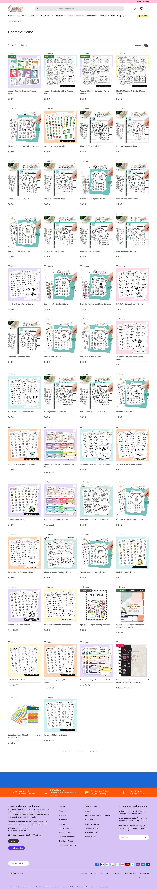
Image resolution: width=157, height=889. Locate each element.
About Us (88, 811)
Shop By (120, 16)
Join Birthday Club (91, 820)
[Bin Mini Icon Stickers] (60, 337)
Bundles (103, 16)
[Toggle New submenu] (13, 16)
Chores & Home (17, 21)
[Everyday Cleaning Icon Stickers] (96, 179)
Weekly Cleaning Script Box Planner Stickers (58, 92)
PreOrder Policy (144, 873)
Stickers (59, 16)
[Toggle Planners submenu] (25, 16)
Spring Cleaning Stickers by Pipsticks (95, 625)
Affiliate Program (91, 832)
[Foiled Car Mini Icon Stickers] (24, 605)
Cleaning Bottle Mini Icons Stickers (130, 519)
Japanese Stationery (66, 837)
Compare (138, 45)
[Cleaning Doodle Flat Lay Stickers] (60, 553)
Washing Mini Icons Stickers (19, 251)
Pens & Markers (65, 828)
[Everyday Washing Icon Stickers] (60, 284)
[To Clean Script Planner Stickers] (132, 445)
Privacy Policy (105, 873)
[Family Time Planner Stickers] (132, 179)
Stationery (90, 16)
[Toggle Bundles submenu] (108, 16)
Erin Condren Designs (67, 845)
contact (13, 841)
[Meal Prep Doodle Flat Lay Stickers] (96, 500)
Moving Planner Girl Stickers (55, 412)
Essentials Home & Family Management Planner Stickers (24, 736)
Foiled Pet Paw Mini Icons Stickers (21, 680)
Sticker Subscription (76, 16)
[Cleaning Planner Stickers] (132, 127)
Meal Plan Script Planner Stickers (21, 304)
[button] (147, 8)
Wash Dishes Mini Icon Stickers (92, 572)
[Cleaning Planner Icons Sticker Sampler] (24, 127)
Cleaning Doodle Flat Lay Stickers (57, 572)
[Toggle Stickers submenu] (64, 16)
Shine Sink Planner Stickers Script (57, 625)
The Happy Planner (66, 841)
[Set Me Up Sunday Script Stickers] (132, 284)
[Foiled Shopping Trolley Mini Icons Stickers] (60, 660)
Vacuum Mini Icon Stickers (90, 356)
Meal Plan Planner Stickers (90, 251)
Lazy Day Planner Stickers (54, 199)
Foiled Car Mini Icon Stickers (19, 625)
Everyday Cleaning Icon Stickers (93, 199)
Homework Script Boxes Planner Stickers (96, 680)
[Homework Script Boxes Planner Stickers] (96, 660)
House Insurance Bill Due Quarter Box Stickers (59, 465)
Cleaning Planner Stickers (126, 146)
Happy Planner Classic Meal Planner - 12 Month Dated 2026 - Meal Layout (132, 681)
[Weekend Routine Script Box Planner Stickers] (96, 71)
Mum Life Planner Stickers (90, 146)
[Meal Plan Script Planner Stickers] (24, 284)
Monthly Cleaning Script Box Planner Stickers (130, 92)
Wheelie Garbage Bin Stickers (56, 146)
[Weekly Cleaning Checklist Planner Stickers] (24, 71)
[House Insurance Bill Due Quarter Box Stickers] (60, 445)
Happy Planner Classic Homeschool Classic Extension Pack (130, 626)
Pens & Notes (46, 16)
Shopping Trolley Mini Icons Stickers (22, 464)
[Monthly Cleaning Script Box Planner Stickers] (132, 71)
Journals (32, 16)
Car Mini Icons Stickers (17, 519)
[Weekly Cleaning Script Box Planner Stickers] (60, 71)
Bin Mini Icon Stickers (52, 356)
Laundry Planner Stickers (126, 251)
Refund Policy (90, 837)
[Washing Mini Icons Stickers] (24, 232)
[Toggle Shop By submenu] (125, 16)
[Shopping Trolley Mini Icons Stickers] (24, 445)
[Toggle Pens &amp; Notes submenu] (53, 16)
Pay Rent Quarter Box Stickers (56, 519)
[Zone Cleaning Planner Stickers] (24, 553)
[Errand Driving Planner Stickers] (96, 392)
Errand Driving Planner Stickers (92, 412)
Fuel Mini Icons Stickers (125, 572)
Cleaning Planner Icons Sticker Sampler (23, 146)
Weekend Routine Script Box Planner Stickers (95, 92)
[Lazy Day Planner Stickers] (60, 179)
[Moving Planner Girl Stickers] (60, 392)
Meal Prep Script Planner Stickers (21, 412)
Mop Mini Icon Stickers (125, 412)
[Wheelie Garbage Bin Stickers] (60, 127)
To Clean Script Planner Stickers (129, 464)
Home (9, 21)
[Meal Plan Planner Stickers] (96, 232)
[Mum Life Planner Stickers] (96, 127)
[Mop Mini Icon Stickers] (132, 392)
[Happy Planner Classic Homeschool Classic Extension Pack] (132, 605)
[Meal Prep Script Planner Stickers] (24, 392)
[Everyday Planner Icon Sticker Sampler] (96, 284)
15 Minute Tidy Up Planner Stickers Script (130, 357)
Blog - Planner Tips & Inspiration (97, 815)
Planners (20, 16)
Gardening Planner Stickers (19, 356)
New (10, 16)
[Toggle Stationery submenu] (96, 16)
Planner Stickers (65, 832)
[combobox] (79, 8)
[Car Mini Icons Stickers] (24, 500)
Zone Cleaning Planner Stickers (20, 572)
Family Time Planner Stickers (127, 199)
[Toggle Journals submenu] (37, 16)
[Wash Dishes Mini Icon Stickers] (96, 553)
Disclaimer (84, 873)
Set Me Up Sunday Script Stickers (129, 304)
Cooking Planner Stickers (54, 251)
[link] (65, 751)
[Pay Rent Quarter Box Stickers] (60, 500)
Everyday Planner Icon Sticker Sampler (95, 304)
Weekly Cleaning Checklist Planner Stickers (22, 92)
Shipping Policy (117, 873)
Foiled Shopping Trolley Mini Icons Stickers (57, 681)
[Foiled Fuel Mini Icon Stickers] (60, 715)
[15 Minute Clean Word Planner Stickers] (96, 445)
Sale (113, 16)
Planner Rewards (143, 2)
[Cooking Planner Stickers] (60, 232)
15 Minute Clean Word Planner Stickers (96, 464)
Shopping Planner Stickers (18, 199)
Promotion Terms (144, 878)
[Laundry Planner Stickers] (132, 232)
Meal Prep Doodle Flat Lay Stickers (94, 519)
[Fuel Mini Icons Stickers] (132, 553)
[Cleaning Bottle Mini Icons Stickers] (132, 500)
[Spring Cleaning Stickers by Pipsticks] (96, 605)
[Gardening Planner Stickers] (24, 337)
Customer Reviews (92, 828)
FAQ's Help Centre (92, 824)
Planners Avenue (18, 873)
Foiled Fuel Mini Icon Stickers (55, 735)
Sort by (11, 45)
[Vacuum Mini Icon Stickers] (96, 337)
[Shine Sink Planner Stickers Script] (60, 605)
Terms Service (94, 873)
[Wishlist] (141, 8)
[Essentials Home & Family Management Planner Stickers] (24, 715)
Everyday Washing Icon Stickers (56, 304)
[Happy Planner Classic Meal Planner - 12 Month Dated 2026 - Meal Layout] (132, 660)
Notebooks (63, 820)
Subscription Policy (130, 873)
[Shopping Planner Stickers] (24, 179)
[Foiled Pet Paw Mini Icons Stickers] (24, 660)
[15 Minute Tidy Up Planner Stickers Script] (132, 337)
